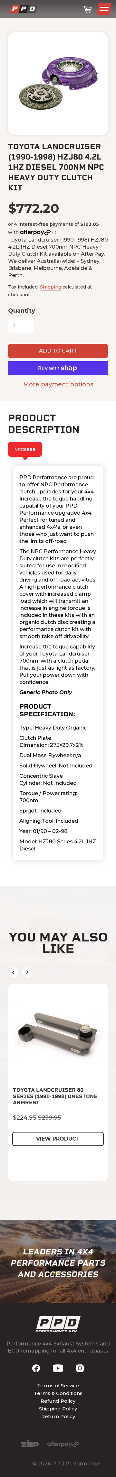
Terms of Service (58, 1385)
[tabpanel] (58, 663)
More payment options (58, 384)
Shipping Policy (58, 1409)
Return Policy (58, 1416)
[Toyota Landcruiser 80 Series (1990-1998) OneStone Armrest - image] (58, 1034)
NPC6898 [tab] (25, 449)
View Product (58, 1139)
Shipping (50, 287)
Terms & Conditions (58, 1393)
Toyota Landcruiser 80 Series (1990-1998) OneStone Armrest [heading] (55, 1096)
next (27, 972)
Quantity (21, 310)
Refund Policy (58, 1401)
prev (13, 972)
